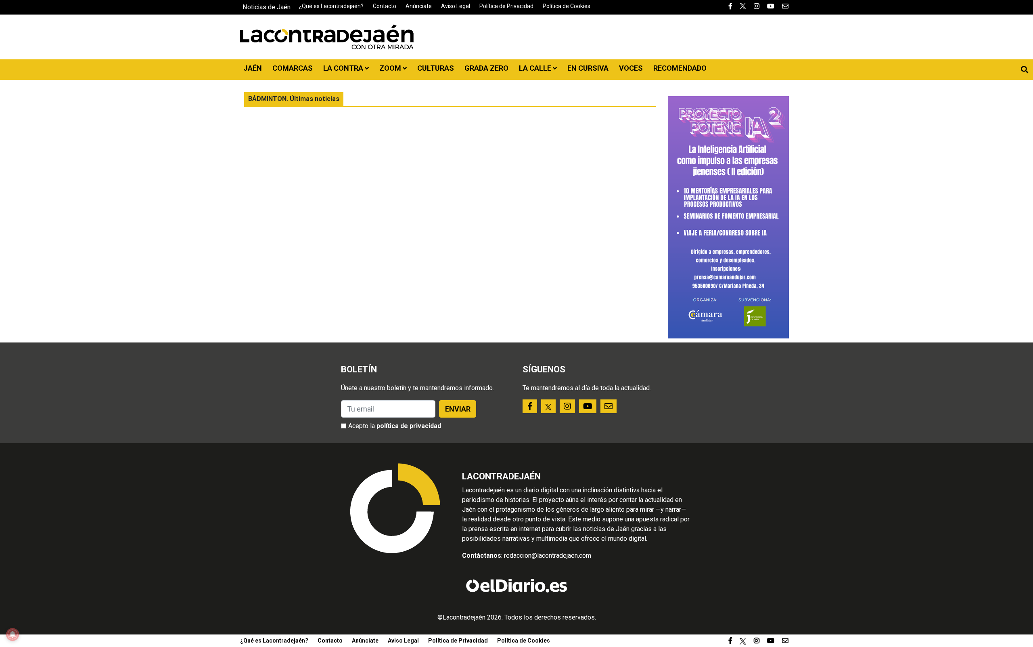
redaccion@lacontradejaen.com (547, 555)
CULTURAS (435, 68)
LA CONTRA (344, 68)
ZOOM (391, 68)
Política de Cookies (566, 6)
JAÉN (252, 68)
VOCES (631, 68)
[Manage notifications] (12, 634)
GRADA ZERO (486, 68)
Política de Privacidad (506, 6)
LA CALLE (536, 68)
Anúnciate (419, 6)
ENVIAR (457, 409)
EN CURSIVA (588, 68)
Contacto (384, 6)
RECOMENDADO (680, 68)
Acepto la (394, 426)
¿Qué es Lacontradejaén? (331, 6)
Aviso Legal (455, 6)
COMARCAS (292, 68)
